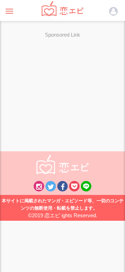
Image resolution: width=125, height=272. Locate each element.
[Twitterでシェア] (50, 186)
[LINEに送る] (86, 186)
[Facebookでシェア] (62, 186)
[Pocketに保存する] (74, 186)
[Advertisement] (62, 90)
